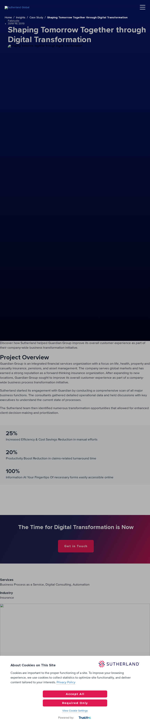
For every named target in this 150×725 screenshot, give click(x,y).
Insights (20, 17)
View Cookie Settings (75, 710)
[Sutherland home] (17, 7)
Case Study (36, 17)
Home (8, 17)
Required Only (75, 703)
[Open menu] (142, 7)
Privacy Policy (66, 682)
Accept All (75, 694)
